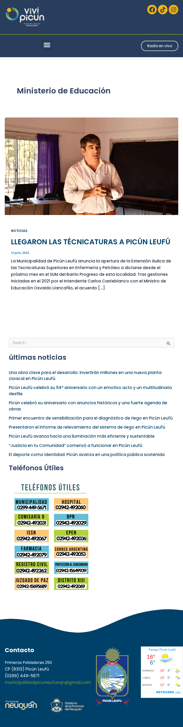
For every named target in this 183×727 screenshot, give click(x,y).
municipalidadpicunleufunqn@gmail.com (48, 682)
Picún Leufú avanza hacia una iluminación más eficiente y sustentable (82, 436)
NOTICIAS (19, 230)
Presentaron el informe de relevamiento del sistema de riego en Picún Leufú (87, 427)
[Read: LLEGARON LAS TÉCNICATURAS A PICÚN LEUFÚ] (91, 166)
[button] (47, 44)
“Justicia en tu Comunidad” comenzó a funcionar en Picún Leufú (75, 445)
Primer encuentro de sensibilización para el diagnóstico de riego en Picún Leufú (91, 418)
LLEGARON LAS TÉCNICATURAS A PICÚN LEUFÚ (90, 242)
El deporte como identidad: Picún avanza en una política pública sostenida (87, 454)
